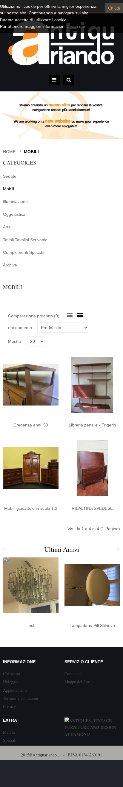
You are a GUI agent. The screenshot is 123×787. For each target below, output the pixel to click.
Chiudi (114, 8)
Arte (7, 226)
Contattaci (73, 673)
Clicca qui (76, 26)
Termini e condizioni (20, 698)
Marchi (9, 732)
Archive (10, 265)
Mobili (31, 151)
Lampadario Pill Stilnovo (92, 625)
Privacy (9, 706)
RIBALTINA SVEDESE (92, 508)
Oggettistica (14, 214)
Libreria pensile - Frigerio (92, 425)
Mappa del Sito (77, 682)
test (30, 625)
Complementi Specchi (23, 252)
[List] (69, 316)
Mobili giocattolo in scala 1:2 (30, 508)
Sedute (9, 176)
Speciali (9, 740)
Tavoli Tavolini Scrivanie (25, 239)
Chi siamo (11, 673)
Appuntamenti (15, 690)
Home (9, 151)
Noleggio (11, 682)
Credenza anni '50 (30, 425)
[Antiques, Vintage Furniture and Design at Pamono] (92, 734)
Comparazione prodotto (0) (33, 315)
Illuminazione (15, 201)
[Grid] (80, 316)
